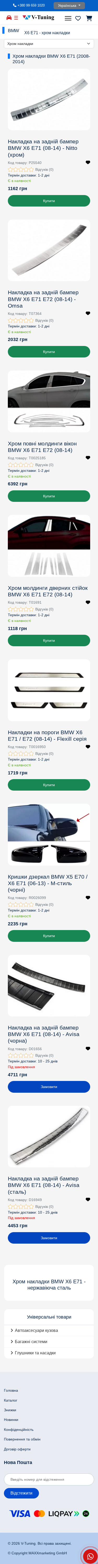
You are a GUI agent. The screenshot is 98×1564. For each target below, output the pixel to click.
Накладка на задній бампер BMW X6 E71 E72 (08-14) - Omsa (43, 298)
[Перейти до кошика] (88, 18)
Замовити (49, 1087)
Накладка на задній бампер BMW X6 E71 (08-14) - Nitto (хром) (43, 147)
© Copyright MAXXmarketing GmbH (37, 1553)
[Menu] (69, 18)
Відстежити (21, 1493)
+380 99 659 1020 (31, 5)
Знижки (10, 1410)
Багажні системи (31, 1341)
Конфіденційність (18, 1429)
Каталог (10, 1400)
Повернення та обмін (22, 1439)
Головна (11, 1390)
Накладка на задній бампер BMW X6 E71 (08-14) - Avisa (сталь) (43, 1185)
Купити (49, 201)
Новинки (11, 1420)
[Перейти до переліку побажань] (78, 18)
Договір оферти (17, 1449)
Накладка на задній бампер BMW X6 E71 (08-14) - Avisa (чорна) (43, 1034)
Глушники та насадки (35, 1353)
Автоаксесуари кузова (36, 1330)
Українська (67, 5)
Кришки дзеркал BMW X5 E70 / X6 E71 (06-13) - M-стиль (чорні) (48, 883)
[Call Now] (90, 1556)
